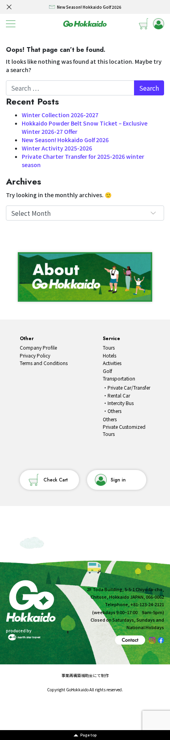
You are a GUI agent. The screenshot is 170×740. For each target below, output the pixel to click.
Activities (112, 363)
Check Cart (55, 479)
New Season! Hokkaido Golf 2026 (65, 140)
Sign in (118, 479)
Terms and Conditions (44, 363)
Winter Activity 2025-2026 (57, 148)
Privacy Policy (35, 355)
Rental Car (119, 395)
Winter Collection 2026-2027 (60, 115)
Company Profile (38, 347)
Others (114, 410)
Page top (88, 735)
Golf (107, 370)
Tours (109, 347)
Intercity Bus (121, 402)
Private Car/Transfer (129, 387)
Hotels (109, 355)
